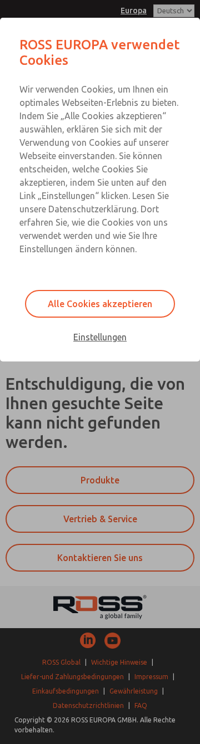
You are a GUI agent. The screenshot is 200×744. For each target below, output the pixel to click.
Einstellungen (100, 337)
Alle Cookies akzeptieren (100, 304)
